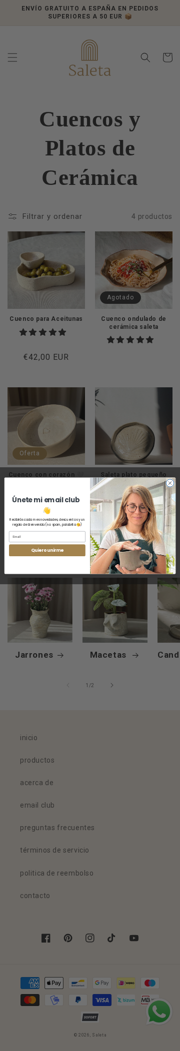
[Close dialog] (170, 482)
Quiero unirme (47, 550)
